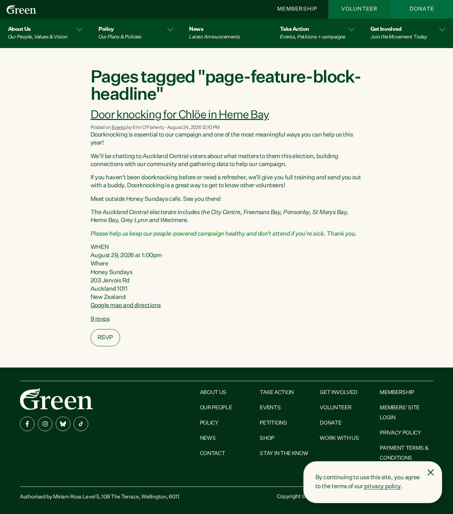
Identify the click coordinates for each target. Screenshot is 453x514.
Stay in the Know (284, 453)
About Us (213, 392)
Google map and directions (126, 306)
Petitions (273, 423)
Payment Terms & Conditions (404, 453)
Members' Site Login (400, 413)
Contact (212, 453)
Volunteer (359, 9)
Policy (209, 423)
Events (119, 127)
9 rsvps (100, 319)
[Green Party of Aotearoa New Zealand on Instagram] (45, 424)
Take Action (276, 392)
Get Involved (338, 392)
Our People (216, 408)
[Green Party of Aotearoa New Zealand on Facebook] (27, 424)
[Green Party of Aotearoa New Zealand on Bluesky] (63, 424)
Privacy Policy (400, 433)
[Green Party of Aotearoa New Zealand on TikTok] (81, 424)
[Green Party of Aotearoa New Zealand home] (56, 399)
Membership (297, 9)
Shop (267, 438)
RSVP (105, 338)
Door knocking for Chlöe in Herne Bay (180, 115)
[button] (45, 33)
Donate (422, 9)
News (208, 438)
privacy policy (382, 486)
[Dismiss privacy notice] (430, 472)
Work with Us (339, 438)
